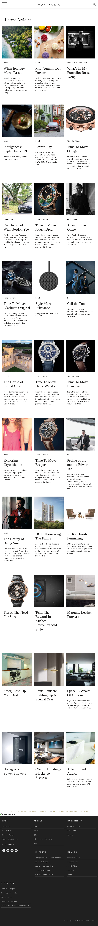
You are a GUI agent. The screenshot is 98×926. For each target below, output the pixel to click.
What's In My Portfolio (77, 62)
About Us (6, 826)
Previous (19, 811)
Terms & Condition (10, 839)
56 (61, 811)
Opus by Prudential (9, 893)
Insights (70, 835)
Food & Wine (72, 866)
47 (38, 811)
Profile (36, 831)
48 (40, 811)
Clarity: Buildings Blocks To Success (48, 773)
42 (25, 811)
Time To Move (73, 141)
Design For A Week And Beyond (48, 858)
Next (81, 811)
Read (6, 62)
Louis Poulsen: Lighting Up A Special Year (46, 695)
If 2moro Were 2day (43, 870)
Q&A (35, 835)
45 (33, 811)
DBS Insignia (6, 897)
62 (77, 811)
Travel (6, 376)
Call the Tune (76, 304)
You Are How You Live (44, 866)
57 (64, 811)
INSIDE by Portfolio (9, 901)
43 (27, 811)
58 (67, 811)
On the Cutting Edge (43, 862)
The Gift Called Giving (44, 874)
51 (48, 811)
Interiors (70, 870)
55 (59, 811)
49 (43, 811)
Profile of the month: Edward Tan (78, 464)
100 (35, 826)
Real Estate (72, 219)
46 (35, 811)
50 (46, 811)
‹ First (11, 811)
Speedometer (9, 219)
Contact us (6, 831)
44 (30, 811)
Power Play (43, 147)
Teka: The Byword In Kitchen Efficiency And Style (46, 620)
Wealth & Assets (73, 826)
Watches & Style (73, 858)
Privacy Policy (8, 835)
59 (69, 811)
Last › (86, 811)
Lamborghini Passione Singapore (15, 905)
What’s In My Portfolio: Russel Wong (79, 72)
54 (56, 811)
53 (54, 811)
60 (72, 811)
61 (75, 811)
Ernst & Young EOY (8, 889)
